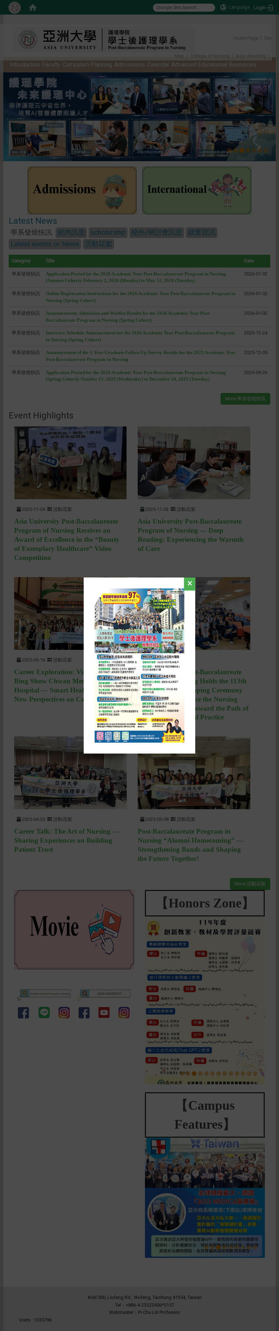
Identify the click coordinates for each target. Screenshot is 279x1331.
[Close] (189, 584)
